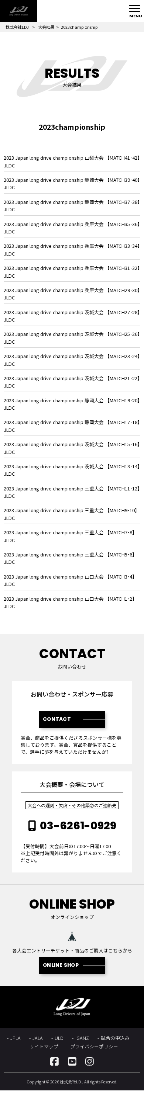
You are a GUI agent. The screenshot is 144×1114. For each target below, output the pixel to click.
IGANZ (82, 1037)
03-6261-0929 (78, 825)
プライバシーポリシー (94, 1046)
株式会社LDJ (17, 27)
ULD (59, 1037)
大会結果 (46, 27)
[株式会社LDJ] (18, 11)
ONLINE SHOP (61, 965)
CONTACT (57, 719)
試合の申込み (115, 1037)
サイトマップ (44, 1046)
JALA (37, 1037)
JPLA (15, 1037)
